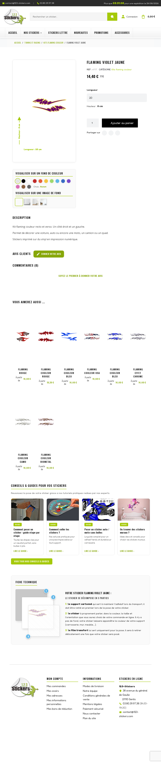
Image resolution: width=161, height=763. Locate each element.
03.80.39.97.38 (47, 3)
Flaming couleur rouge (46, 373)
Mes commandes (56, 686)
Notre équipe (90, 690)
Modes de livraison (93, 686)
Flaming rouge (23, 371)
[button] (120, 123)
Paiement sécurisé (93, 708)
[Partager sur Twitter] (111, 132)
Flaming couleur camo (23, 458)
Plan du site (89, 718)
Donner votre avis (48, 254)
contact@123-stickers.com (17, 3)
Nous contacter (91, 713)
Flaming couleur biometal (45, 458)
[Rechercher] (112, 17)
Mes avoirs (53, 690)
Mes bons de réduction (59, 708)
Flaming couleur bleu (69, 373)
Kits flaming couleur (122, 69)
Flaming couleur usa (92, 371)
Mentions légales (92, 704)
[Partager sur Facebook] (104, 132)
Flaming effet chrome (138, 373)
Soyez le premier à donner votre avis (80, 275)
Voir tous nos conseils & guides (31, 561)
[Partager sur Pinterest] (117, 132)
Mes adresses (54, 695)
